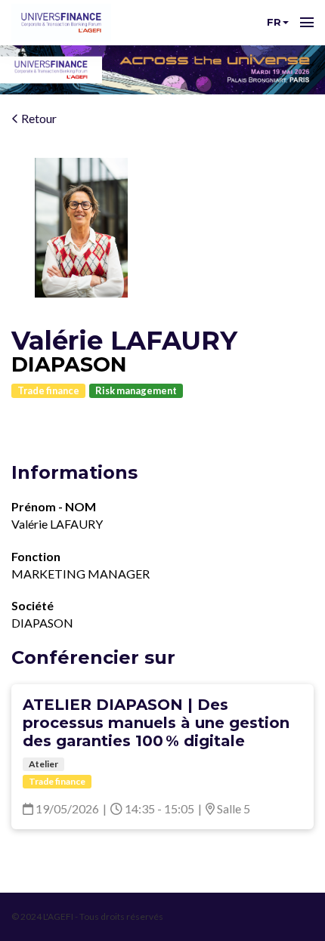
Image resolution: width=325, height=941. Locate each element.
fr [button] (274, 22)
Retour (38, 118)
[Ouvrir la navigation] (307, 23)
